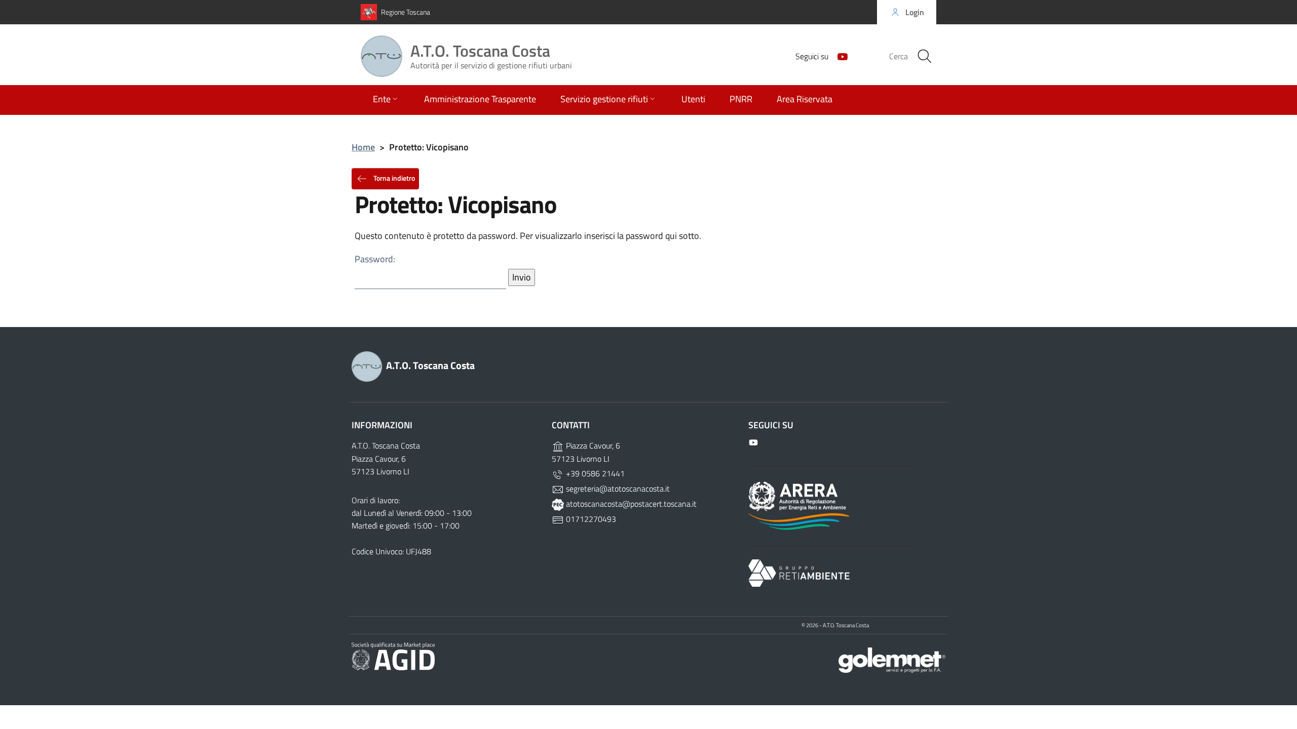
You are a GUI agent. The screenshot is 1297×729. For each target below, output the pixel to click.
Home (363, 147)
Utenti (693, 99)
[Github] (838, 56)
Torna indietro (393, 177)
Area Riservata (804, 99)
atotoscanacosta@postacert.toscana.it (630, 504)
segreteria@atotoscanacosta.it (617, 488)
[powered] (891, 659)
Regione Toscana (405, 12)
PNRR (741, 99)
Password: (375, 259)
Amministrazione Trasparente (480, 99)
